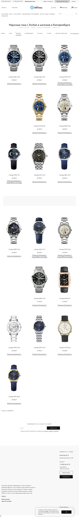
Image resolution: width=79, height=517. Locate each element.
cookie (46, 511)
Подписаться (53, 428)
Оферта (4, 496)
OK (66, 512)
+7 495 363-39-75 (18, 1)
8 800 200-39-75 (6, 1)
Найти (76, 14)
